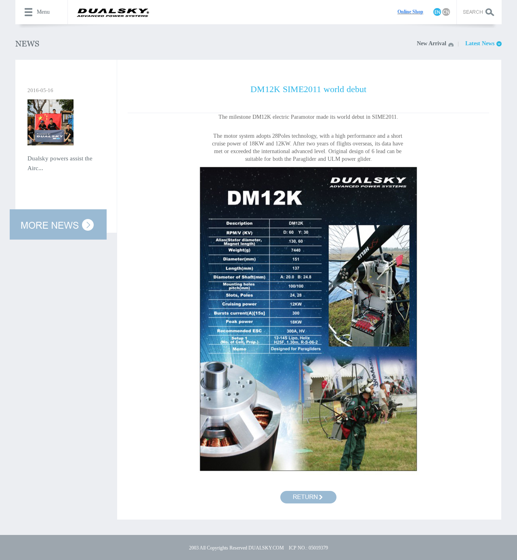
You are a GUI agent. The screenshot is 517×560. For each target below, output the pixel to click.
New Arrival (431, 43)
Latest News (479, 43)
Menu (43, 12)
